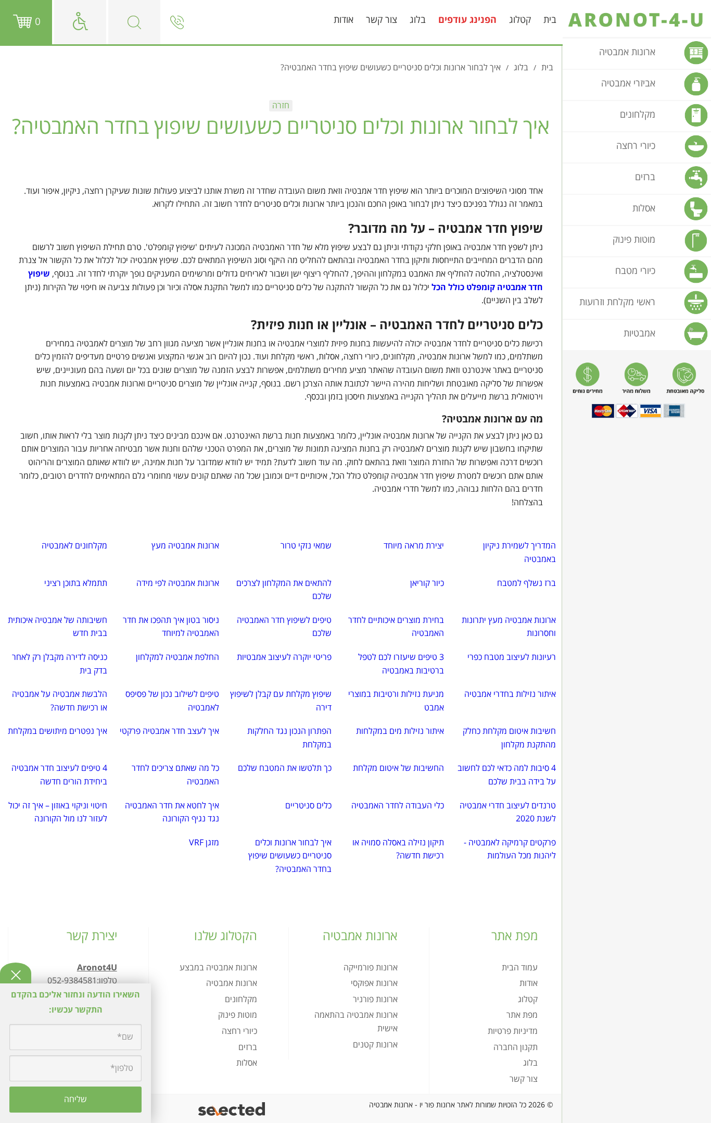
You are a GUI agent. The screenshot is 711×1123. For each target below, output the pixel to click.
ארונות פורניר (375, 999)
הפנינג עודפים (467, 20)
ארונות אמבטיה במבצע (218, 968)
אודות (343, 20)
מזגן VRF (204, 843)
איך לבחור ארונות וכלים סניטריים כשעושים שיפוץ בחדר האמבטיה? (290, 856)
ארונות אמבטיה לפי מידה (177, 583)
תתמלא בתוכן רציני (75, 583)
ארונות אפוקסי (374, 983)
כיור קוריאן (427, 583)
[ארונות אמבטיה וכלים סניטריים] (637, 20)
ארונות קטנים (375, 1045)
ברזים (247, 1047)
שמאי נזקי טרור (306, 546)
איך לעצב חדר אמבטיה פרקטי (169, 731)
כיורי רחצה (239, 1031)
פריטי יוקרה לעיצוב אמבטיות (284, 657)
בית (549, 20)
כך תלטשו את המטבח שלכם (285, 768)
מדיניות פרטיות (513, 1031)
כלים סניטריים (308, 806)
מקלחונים (241, 999)
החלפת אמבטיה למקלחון (177, 657)
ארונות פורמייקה (371, 968)
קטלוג (520, 20)
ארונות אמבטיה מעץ (185, 546)
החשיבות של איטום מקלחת (398, 768)
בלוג (418, 20)
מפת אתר (522, 1015)
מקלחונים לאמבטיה (74, 546)
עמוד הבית (520, 968)
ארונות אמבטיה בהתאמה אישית (356, 1022)
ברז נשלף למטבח (526, 583)
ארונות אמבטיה (231, 983)
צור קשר (381, 20)
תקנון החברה (515, 1047)
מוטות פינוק (237, 1015)
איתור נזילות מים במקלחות (400, 731)
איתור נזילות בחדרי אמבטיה (510, 694)
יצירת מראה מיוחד (414, 546)
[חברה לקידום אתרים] (232, 1108)
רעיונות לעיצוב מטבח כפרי (511, 657)
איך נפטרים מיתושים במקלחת (57, 731)
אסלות (246, 1063)
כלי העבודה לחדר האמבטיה (397, 806)
